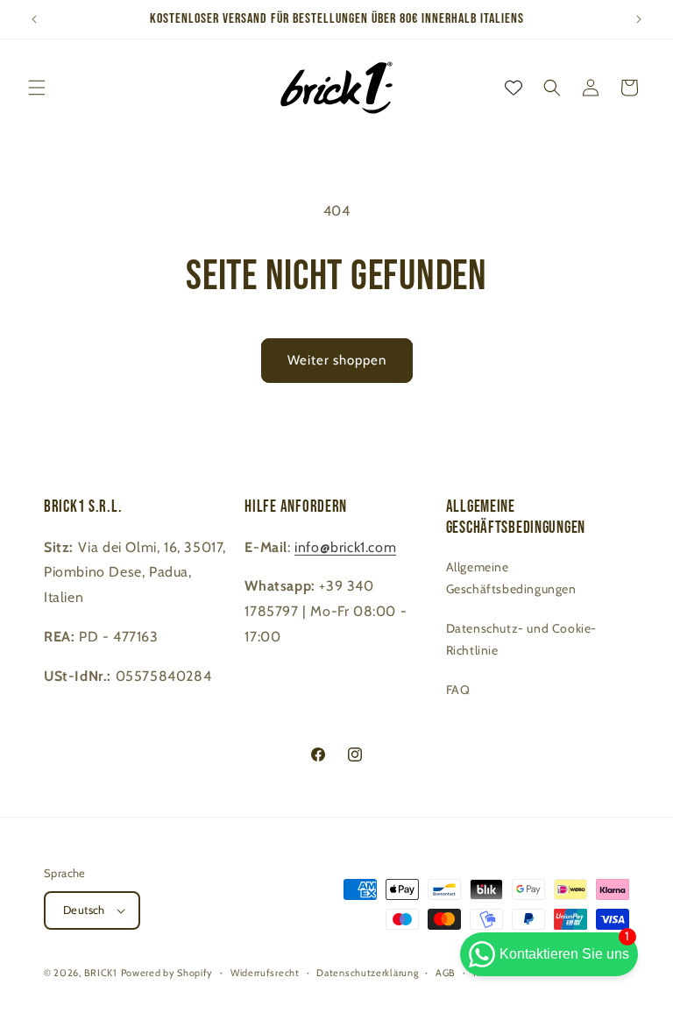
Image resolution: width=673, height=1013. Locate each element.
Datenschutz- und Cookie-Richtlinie (521, 639)
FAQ (458, 690)
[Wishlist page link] (513, 87)
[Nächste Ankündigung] (639, 19)
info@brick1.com (345, 547)
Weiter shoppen (336, 360)
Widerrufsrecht (265, 973)
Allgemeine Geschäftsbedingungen (511, 578)
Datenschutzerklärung (367, 973)
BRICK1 (100, 973)
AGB (446, 973)
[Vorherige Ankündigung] (34, 19)
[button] (37, 87)
